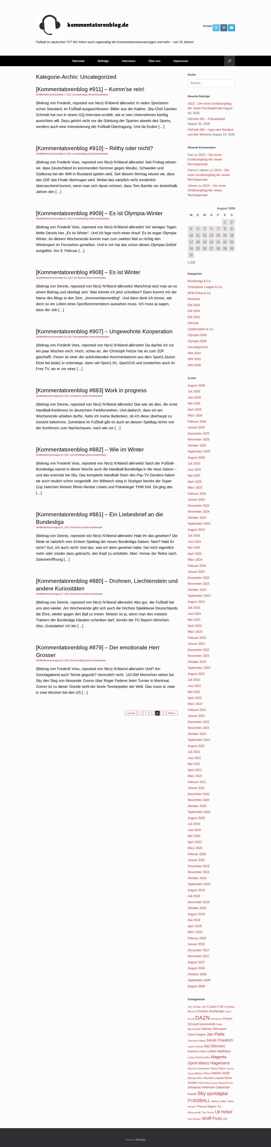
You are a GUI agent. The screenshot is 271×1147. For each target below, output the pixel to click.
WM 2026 (194, 365)
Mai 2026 (194, 403)
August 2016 (196, 968)
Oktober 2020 (197, 806)
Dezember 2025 (198, 433)
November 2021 (198, 728)
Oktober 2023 (197, 590)
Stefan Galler (218, 1101)
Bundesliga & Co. (199, 281)
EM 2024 (194, 311)
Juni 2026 (194, 397)
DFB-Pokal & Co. (199, 293)
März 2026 (195, 415)
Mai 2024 (194, 547)
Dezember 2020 (198, 794)
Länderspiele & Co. (201, 329)
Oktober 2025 (197, 445)
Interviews (128, 60)
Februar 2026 (197, 421)
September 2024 (199, 523)
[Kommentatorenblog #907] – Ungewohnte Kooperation (104, 331)
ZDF (225, 1119)
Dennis (81, 278)
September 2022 (199, 668)
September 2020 (199, 812)
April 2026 (194, 409)
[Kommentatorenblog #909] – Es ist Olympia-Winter (99, 213)
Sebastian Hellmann (201, 1087)
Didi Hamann (216, 1019)
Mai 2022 (194, 692)
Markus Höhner (203, 1073)
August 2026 (196, 385)
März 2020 (195, 848)
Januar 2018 (196, 944)
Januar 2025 (196, 499)
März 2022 (195, 704)
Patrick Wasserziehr (208, 1083)
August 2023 (196, 602)
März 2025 (195, 487)
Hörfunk (193, 323)
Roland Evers (226, 1083)
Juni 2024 (194, 541)
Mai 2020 (194, 836)
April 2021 (194, 770)
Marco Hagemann (214, 1063)
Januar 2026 (196, 427)
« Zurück (131, 713)
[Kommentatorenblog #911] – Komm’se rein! (90, 89)
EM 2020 (194, 305)
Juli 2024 (194, 535)
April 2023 (194, 626)
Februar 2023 (197, 638)
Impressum (181, 60)
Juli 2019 (194, 896)
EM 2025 (194, 317)
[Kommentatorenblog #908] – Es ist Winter (88, 272)
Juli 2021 (194, 752)
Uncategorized (198, 347)
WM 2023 (194, 359)
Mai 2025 (194, 475)
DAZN (202, 1018)
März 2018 (195, 932)
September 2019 (199, 884)
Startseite (78, 60)
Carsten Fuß (215, 1006)
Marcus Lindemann (199, 1068)
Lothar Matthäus (219, 1051)
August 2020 (196, 818)
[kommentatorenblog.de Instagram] (223, 27)
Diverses (194, 299)
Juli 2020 (194, 824)
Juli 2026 (194, 391)
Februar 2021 (197, 782)
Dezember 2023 (198, 578)
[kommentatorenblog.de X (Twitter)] (216, 27)
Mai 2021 (194, 764)
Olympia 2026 (197, 341)
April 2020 (194, 842)
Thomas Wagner (206, 1106)
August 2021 (196, 746)
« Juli (191, 262)
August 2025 (196, 457)
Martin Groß (221, 1073)
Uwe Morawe (194, 1119)
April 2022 (194, 698)
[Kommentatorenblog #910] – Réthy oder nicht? (94, 148)
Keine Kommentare (98, 94)
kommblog (82, 94)
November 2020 (198, 800)
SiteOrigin (141, 1140)
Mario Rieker (218, 1068)
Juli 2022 (194, 680)
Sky (201, 1093)
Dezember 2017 (198, 950)
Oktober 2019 (197, 878)
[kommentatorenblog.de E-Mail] (231, 27)
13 (211, 235)
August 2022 (196, 674)
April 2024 (194, 553)
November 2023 (198, 583)
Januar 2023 (196, 643)
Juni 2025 (194, 469)
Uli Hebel (223, 1111)
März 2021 (195, 776)
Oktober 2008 (197, 974)
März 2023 (195, 631)
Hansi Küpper (197, 1034)
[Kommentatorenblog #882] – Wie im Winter (90, 449)
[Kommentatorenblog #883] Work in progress (91, 390)
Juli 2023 (194, 607)
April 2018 (194, 926)
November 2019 (198, 872)
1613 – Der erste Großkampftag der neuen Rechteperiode (205, 159)
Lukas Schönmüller (199, 1057)
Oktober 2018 (197, 908)
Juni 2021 (194, 758)
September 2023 (199, 595)
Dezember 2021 (198, 722)
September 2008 (199, 980)
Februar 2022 (197, 710)
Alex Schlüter (194, 1007)
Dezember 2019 (198, 866)
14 (218, 235)
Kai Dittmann (214, 1046)
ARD (204, 1007)
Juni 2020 (194, 830)
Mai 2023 (194, 619)
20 (211, 242)
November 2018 (198, 902)
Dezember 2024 (198, 505)
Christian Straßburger (210, 1011)
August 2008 (196, 986)
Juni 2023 (194, 614)
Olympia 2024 (197, 335)
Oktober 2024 (197, 517)
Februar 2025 (197, 493)
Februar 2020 (197, 854)
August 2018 (196, 914)
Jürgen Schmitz (195, 1046)
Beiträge (103, 60)
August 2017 (196, 962)
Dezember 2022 (198, 650)
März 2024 (195, 559)
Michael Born (195, 1078)
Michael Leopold (213, 1078)
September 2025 (199, 451)
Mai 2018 (194, 920)
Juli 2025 (194, 463)
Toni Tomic (208, 1112)
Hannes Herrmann (213, 1029)
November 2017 (198, 956)
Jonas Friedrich (219, 1040)
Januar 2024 (196, 571)
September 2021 (199, 740)
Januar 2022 (196, 716)
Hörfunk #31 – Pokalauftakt (206, 119)
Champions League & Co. (205, 287)
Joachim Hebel (196, 1040)
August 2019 (196, 890)
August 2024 (196, 529)
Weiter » (172, 713)
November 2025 (198, 439)
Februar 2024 (197, 565)
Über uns (154, 60)
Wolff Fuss (212, 1118)
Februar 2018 (197, 938)
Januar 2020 (196, 860)
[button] (229, 61)
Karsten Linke (197, 1051)
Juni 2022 (194, 686)
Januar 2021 (196, 788)
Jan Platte (216, 1034)
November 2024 (198, 511)
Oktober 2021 (197, 734)
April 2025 (194, 481)
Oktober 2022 (197, 662)
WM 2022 (194, 353)
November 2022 (198, 656)
